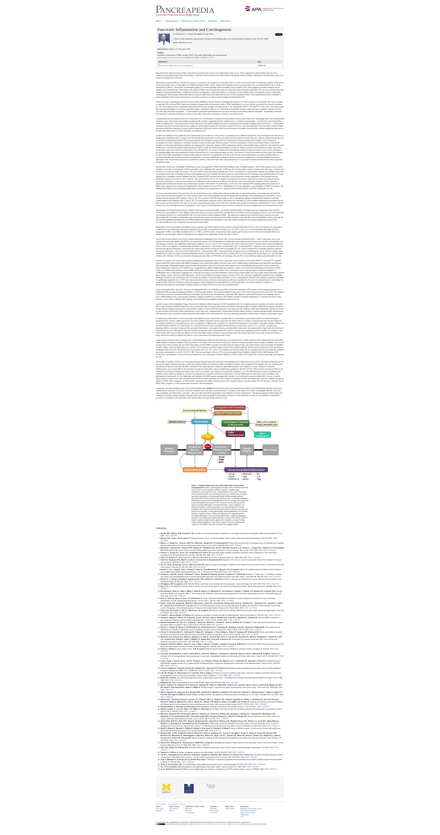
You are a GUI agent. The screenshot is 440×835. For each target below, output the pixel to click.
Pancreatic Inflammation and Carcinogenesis (177, 65)
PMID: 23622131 (272, 584)
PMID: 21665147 (256, 629)
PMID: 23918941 (216, 670)
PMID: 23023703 (167, 690)
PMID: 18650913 (232, 682)
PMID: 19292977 (217, 555)
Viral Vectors (214, 812)
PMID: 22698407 (190, 711)
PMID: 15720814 (234, 675)
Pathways (189, 808)
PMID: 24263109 (199, 567)
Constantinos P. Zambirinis (185, 34)
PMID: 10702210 (195, 581)
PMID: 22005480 (254, 557)
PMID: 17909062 (192, 562)
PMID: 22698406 (236, 545)
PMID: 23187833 (253, 767)
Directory (229, 806)
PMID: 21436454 (269, 550)
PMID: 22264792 (171, 666)
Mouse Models (214, 810)
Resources (225, 21)
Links (241, 817)
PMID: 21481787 (234, 620)
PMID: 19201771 (215, 731)
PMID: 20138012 (227, 601)
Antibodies (213, 808)
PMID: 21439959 (228, 646)
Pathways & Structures (193, 21)
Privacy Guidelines (161, 804)
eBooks (171, 810)
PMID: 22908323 (167, 697)
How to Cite (159, 808)
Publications (171, 21)
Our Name (159, 810)
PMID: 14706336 (206, 642)
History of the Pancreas (247, 812)
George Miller (208, 34)
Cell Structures (190, 812)
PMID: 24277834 (250, 608)
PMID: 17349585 (252, 634)
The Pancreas (173, 808)
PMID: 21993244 (263, 706)
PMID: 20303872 (238, 752)
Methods (212, 21)
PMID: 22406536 (234, 572)
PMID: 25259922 (180, 740)
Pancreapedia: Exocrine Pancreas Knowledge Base (176, 57)
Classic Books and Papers (248, 810)
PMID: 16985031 (203, 745)
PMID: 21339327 (275, 577)
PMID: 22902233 (188, 762)
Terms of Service (172, 804)
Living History (244, 815)
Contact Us (182, 804)
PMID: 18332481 (171, 536)
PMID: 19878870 (217, 625)
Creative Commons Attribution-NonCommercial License (211, 824)
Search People (229, 808)
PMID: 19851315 (271, 769)
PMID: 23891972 (180, 596)
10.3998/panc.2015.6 (207, 57)
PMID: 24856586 (261, 704)
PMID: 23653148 (273, 726)
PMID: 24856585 (222, 719)
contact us (235, 824)
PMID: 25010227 (180, 613)
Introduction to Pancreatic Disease (251, 808)
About (158, 21)
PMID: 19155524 (251, 757)
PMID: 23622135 (259, 764)
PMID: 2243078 (274, 615)
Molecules (189, 810)
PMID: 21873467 (176, 680)
